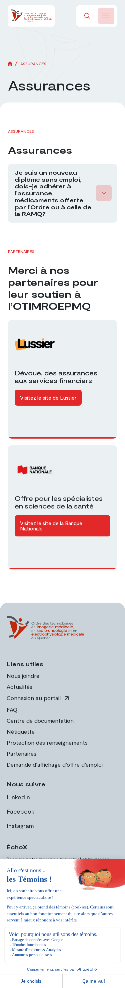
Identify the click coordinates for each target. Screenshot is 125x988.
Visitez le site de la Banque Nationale (51, 525)
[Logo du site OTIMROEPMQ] (31, 16)
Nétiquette (21, 731)
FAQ (12, 709)
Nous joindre (23, 675)
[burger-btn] (106, 16)
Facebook (20, 811)
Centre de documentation (40, 720)
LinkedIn (18, 797)
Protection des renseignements (47, 742)
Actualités (19, 686)
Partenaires (21, 753)
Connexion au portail (34, 698)
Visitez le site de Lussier (48, 397)
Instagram (20, 825)
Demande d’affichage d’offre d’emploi (55, 764)
